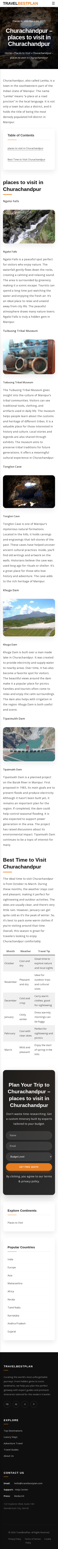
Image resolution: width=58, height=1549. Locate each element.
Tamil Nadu (14, 1307)
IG (16, 1404)
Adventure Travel (13, 1443)
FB (7, 1404)
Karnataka (13, 1315)
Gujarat (12, 1331)
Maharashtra (15, 1283)
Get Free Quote (29, 1167)
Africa (11, 1291)
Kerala (11, 1299)
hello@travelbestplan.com (28, 1483)
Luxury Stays (10, 1436)
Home (8, 53)
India (10, 1259)
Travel (20, 3)
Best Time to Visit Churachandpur (26, 159)
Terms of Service (33, 1539)
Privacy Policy (14, 1539)
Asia (10, 1275)
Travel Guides (11, 1449)
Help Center (21, 1489)
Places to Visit (20, 21)
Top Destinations (13, 1430)
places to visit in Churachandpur (25, 148)
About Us (9, 1455)
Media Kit (19, 1495)
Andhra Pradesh (17, 1323)
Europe (12, 1267)
